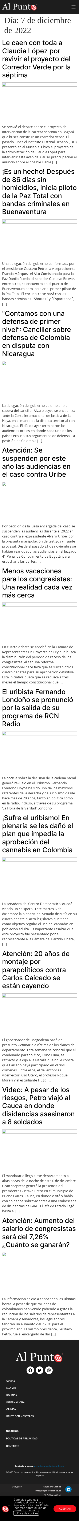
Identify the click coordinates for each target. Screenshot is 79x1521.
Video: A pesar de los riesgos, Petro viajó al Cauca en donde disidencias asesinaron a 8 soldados (38, 1106)
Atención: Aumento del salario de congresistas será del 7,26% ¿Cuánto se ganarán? (39, 1233)
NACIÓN (11, 1388)
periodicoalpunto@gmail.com (49, 1465)
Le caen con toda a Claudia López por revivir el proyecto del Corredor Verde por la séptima (36, 59)
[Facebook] (30, 1370)
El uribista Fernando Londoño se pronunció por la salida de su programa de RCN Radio (37, 708)
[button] (73, 6)
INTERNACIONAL (16, 1402)
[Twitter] (39, 1370)
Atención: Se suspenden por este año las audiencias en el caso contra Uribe (36, 462)
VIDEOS (10, 1381)
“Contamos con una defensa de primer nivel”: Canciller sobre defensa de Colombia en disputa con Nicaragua (36, 333)
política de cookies (26, 1513)
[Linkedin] (68, 1489)
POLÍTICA (11, 1395)
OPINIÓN (11, 1409)
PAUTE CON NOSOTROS (20, 1416)
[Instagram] (49, 1370)
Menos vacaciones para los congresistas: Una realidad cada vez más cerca (37, 583)
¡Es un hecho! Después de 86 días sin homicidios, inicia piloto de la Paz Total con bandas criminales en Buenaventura (39, 191)
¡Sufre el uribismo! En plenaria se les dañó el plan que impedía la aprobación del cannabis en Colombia (37, 834)
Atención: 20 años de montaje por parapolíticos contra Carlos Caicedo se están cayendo (36, 970)
